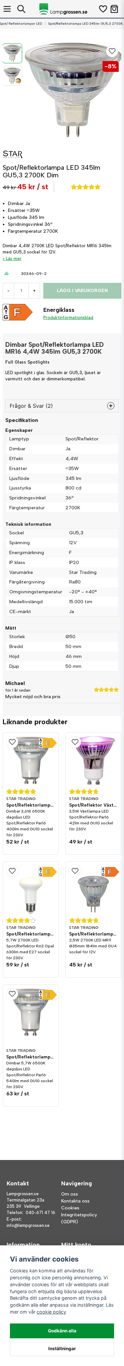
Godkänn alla (62, 1330)
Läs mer (13, 258)
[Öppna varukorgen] (114, 8)
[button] (112, 51)
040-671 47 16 (40, 1212)
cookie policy (51, 1312)
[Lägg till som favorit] (102, 8)
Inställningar (62, 1348)
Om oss (69, 1194)
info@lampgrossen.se (28, 1225)
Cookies (70, 1208)
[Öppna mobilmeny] (7, 9)
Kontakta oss (75, 1201)
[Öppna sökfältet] (21, 8)
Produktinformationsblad (68, 317)
